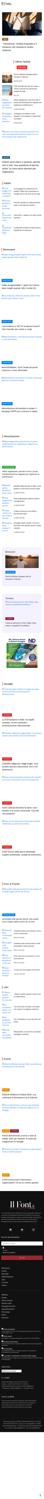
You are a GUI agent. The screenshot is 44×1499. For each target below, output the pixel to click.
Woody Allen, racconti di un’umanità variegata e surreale (27, 1033)
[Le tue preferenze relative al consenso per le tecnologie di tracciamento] (40, 1495)
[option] (22, 568)
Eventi (5, 1090)
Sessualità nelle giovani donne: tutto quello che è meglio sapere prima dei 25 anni (20, 920)
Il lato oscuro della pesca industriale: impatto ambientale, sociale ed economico (21, 853)
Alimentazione (19, 109)
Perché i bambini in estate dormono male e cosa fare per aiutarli (27, 204)
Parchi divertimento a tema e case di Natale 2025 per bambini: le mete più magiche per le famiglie (19, 1138)
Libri (5, 39)
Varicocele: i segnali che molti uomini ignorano (27, 216)
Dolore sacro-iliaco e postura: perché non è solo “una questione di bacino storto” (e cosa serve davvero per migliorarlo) (21, 167)
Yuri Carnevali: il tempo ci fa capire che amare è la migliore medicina (27, 1008)
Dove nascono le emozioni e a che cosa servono (27, 957)
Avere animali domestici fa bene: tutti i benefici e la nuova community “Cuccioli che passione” (20, 811)
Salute (16, 95)
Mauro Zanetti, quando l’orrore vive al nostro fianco (27, 995)
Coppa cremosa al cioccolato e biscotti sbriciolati (25, 512)
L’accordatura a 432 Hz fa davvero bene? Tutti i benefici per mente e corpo (21, 327)
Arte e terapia (7, 1300)
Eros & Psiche (8, 915)
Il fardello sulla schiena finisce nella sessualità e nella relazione (27, 945)
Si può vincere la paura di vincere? (27, 970)
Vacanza (5, 1317)
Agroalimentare (8, 1309)
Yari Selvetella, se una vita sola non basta (27, 1020)
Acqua (4, 1297)
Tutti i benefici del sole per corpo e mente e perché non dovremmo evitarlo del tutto (26, 88)
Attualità (7, 715)
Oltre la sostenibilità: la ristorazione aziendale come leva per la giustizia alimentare (21, 1344)
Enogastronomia (8, 1306)
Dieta (4, 1315)
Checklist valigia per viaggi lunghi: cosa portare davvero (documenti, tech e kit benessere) (20, 766)
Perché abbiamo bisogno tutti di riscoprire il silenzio (25, 76)
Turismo (10, 619)
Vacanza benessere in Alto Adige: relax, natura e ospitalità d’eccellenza (21, 624)
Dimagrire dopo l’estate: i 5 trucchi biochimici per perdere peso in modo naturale (27, 525)
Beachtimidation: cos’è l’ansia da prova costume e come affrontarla (19, 368)
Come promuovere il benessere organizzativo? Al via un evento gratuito (20, 1181)
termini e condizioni (9, 1252)
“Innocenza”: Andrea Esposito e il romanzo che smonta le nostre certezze (19, 47)
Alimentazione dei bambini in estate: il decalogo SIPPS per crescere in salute (19, 410)
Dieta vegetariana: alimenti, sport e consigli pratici (27, 500)
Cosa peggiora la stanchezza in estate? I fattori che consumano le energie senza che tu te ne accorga (27, 191)
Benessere (18, 81)
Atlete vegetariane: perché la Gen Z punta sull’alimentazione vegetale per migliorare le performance (28, 102)
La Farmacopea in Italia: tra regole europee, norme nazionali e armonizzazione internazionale (18, 722)
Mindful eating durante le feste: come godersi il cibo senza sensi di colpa (27, 487)
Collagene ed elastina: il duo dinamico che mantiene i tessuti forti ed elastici (27, 116)
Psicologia (6, 1312)
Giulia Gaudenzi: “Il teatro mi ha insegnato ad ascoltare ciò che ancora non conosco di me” (21, 1332)
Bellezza (5, 1295)
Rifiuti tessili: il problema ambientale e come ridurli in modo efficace (20, 1338)
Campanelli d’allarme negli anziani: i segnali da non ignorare (27, 229)
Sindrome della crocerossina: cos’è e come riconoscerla (27, 932)
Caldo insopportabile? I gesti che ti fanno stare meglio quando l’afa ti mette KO (20, 286)
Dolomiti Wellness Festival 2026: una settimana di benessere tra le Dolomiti (19, 1096)
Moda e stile (6, 1303)
